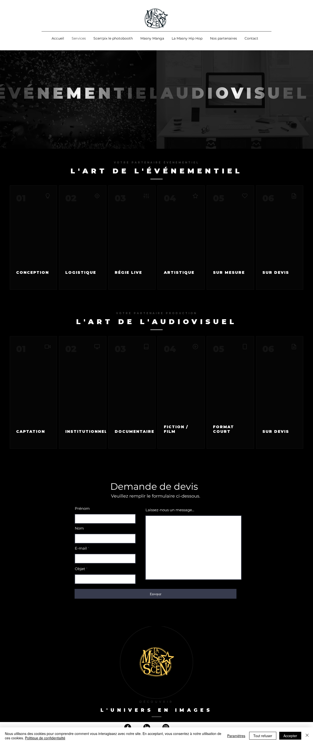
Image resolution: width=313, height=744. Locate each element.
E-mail (81, 548)
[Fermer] (307, 735)
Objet (80, 569)
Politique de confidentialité (45, 737)
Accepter (290, 735)
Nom (79, 528)
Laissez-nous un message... (169, 510)
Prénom (82, 508)
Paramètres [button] (236, 735)
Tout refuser (262, 735)
